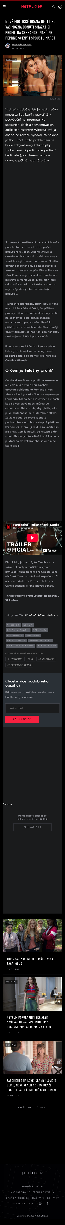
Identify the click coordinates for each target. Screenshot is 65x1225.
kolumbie (33, 635)
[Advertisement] (32, 202)
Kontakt (53, 1198)
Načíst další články (32, 1107)
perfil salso (47, 645)
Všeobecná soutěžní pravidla (32, 1192)
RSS (31, 1203)
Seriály (11, 59)
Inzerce (20, 1203)
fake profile (16, 640)
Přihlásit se (22, 719)
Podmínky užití (33, 1186)
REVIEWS (30, 615)
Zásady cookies (17, 1198)
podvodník (15, 635)
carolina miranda (20, 645)
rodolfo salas (41, 640)
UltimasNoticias (48, 615)
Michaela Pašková (22, 44)
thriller (13, 625)
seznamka (40, 630)
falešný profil (18, 630)
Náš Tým (38, 1198)
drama (28, 625)
